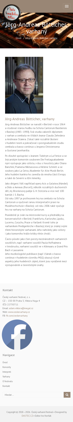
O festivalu (8, 381)
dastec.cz (27, 415)
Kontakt (6, 386)
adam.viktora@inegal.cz (21, 308)
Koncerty (7, 367)
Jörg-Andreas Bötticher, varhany (29, 119)
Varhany (6, 376)
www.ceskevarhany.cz (19, 311)
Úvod (18, 38)
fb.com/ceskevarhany (17, 315)
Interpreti (7, 371)
